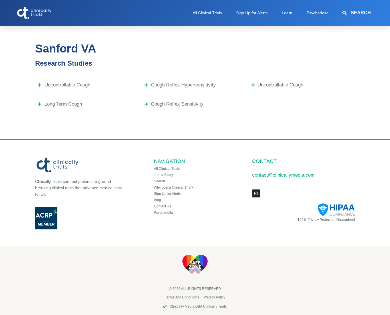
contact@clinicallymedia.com (283, 175)
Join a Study (163, 175)
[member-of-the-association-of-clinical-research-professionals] (79, 218)
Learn (287, 13)
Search (159, 181)
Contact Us (162, 206)
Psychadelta (318, 13)
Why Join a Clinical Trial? (173, 187)
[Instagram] (256, 193)
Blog (157, 200)
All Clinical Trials (207, 13)
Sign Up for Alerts (252, 13)
